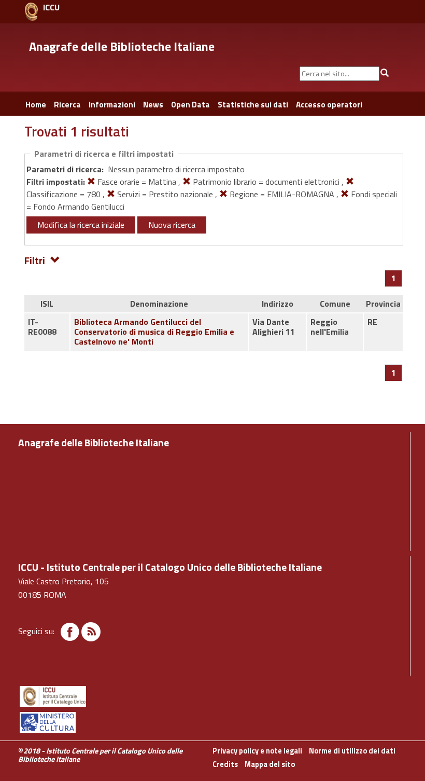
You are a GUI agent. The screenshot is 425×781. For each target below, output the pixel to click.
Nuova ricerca (171, 224)
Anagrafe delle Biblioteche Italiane (122, 46)
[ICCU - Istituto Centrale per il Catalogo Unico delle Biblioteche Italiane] (31, 12)
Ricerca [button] (67, 105)
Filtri (34, 259)
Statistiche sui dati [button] (253, 105)
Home (35, 105)
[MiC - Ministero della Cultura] (212, 722)
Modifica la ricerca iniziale (80, 224)
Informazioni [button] (112, 105)
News (153, 105)
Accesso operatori (329, 105)
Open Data (190, 105)
